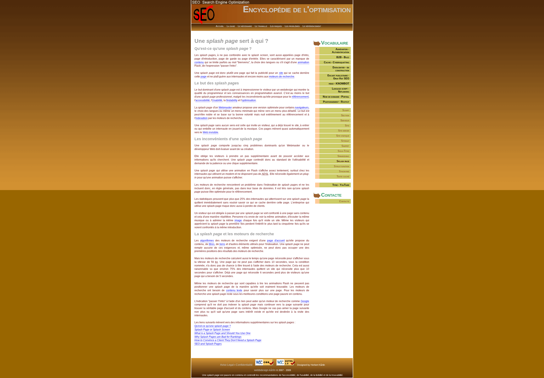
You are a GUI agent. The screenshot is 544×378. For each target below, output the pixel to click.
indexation (202, 118)
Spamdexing (343, 156)
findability (231, 100)
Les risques (276, 26)
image (238, 220)
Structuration (341, 166)
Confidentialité (244, 364)
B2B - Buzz (342, 57)
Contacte (344, 201)
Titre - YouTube (340, 184)
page (204, 76)
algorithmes (207, 240)
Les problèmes (292, 26)
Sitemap (345, 140)
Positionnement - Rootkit (336, 101)
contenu (199, 62)
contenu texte (234, 290)
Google (305, 301)
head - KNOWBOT (339, 83)
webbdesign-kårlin (265, 370)
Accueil (220, 26)
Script (345, 110)
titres (211, 244)
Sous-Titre (343, 151)
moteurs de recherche (281, 76)
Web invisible (210, 132)
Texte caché (343, 176)
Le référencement (312, 26)
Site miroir (343, 130)
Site (347, 125)
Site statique (342, 135)
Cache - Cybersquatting (336, 62)
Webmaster (225, 107)
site (281, 72)
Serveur (344, 120)
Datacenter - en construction (341, 69)
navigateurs (302, 107)
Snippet (345, 145)
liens (222, 244)
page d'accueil (276, 240)
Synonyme (344, 171)
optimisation (249, 100)
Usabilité (217, 100)
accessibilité (203, 100)
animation (303, 62)
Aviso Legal (227, 364)
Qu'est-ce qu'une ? (212, 326)
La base (231, 26)
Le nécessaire (245, 26)
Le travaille (261, 26)
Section (345, 115)
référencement (300, 96)
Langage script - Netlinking (340, 90)
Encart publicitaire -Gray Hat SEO (338, 77)
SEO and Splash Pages (208, 343)
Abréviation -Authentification (340, 51)
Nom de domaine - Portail (336, 96)
